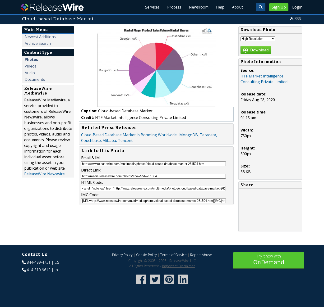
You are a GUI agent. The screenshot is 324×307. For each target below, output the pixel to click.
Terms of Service (173, 255)
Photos (31, 59)
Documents (35, 79)
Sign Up (279, 7)
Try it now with (268, 259)
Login (297, 7)
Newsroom (198, 7)
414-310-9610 (39, 269)
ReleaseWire (52, 7)
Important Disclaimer (178, 266)
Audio (30, 72)
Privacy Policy (122, 255)
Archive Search (38, 43)
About (237, 7)
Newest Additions (40, 36)
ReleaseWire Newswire (44, 173)
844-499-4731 (39, 262)
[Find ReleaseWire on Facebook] (141, 284)
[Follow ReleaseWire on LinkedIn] (183, 284)
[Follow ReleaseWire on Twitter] (155, 284)
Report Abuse (201, 255)
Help (220, 7)
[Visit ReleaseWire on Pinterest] (169, 284)
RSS (297, 18)
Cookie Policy (146, 255)
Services (152, 7)
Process (174, 7)
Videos (31, 66)
